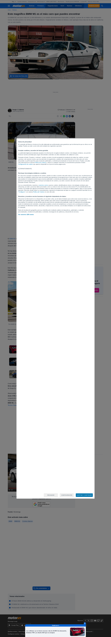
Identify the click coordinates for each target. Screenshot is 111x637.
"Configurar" (21, 192)
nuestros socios (43, 185)
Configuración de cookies (25, 164)
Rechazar (50, 495)
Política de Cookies (40, 162)
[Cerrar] (85, 623)
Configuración (66, 495)
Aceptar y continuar (84, 495)
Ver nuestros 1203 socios (26, 214)
